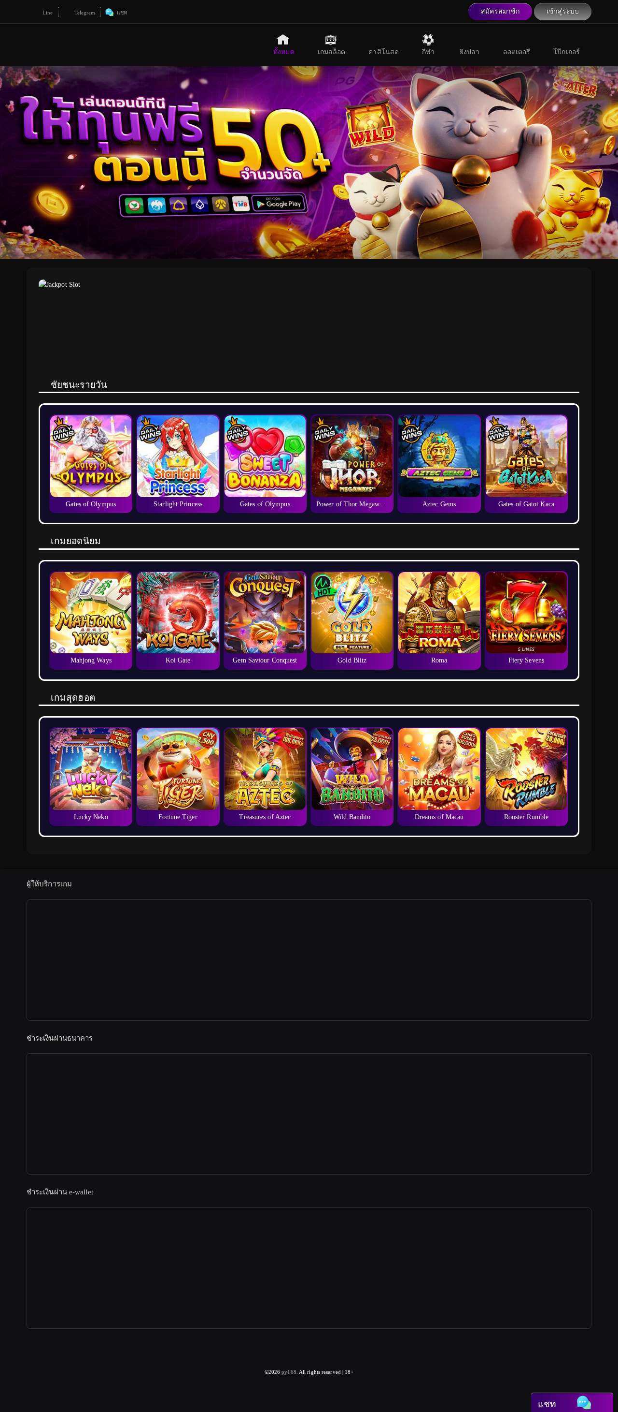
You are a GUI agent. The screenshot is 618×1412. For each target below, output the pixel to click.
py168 (288, 1372)
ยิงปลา (470, 52)
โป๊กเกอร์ (566, 52)
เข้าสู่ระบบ (563, 11)
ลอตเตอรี (517, 52)
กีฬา (428, 52)
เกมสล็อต (332, 52)
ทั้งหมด (284, 52)
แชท (120, 12)
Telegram (84, 12)
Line (47, 12)
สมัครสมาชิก (500, 11)
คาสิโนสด (383, 52)
